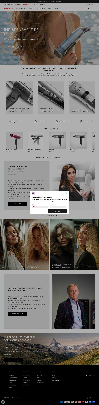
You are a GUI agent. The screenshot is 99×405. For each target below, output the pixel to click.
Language (52, 204)
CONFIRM (57, 211)
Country (34, 204)
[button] (66, 194)
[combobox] (37, 207)
